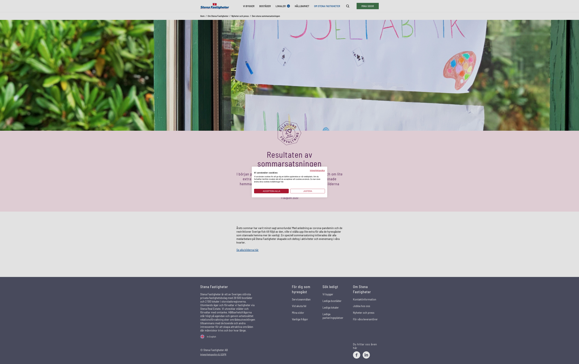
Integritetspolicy (317, 170)
